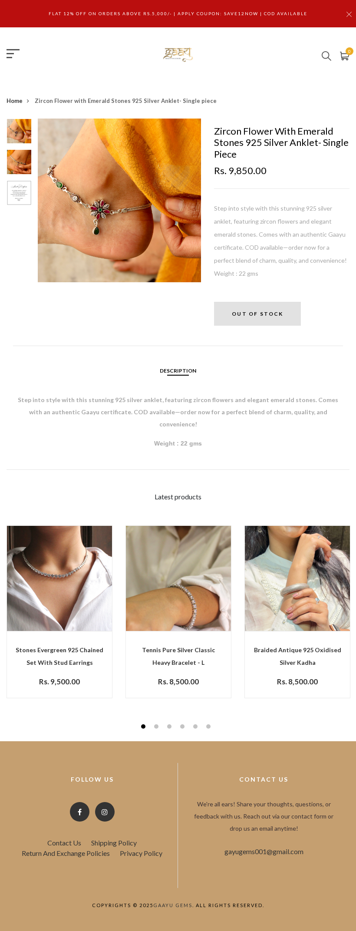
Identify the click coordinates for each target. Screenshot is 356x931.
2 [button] (157, 727)
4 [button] (183, 727)
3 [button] (170, 727)
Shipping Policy (114, 843)
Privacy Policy (141, 853)
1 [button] (144, 727)
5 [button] (196, 727)
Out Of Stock (257, 313)
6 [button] (209, 727)
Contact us (64, 843)
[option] (19, 134)
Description (178, 370)
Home (15, 100)
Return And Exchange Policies (66, 853)
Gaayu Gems (172, 905)
